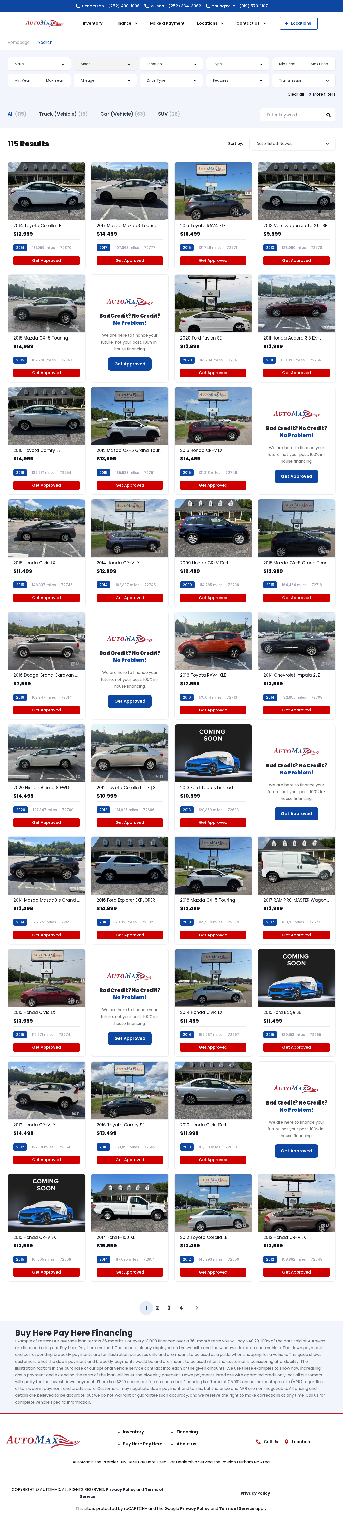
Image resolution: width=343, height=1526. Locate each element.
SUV (169, 114)
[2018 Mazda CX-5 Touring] (213, 890)
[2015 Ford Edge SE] (296, 1002)
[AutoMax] (44, 23)
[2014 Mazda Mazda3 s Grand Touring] (46, 890)
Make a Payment (167, 23)
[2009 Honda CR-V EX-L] (213, 553)
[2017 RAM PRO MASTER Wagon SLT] (296, 890)
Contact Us (248, 23)
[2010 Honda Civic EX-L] (213, 1115)
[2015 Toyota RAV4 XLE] (213, 216)
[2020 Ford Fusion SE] (213, 328)
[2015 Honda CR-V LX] (213, 440)
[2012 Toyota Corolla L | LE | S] (129, 778)
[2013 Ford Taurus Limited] (213, 778)
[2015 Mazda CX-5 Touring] (46, 328)
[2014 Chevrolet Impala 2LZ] (296, 665)
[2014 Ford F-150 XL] (129, 1227)
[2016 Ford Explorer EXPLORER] (129, 890)
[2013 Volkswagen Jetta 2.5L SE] (296, 216)
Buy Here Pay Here (142, 1444)
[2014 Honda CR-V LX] (129, 553)
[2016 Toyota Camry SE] (129, 1115)
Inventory (93, 23)
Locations (207, 23)
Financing (187, 1432)
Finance (123, 23)
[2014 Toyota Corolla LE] (46, 216)
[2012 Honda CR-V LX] (46, 1115)
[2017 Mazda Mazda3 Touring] (129, 216)
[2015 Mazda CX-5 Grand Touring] (129, 440)
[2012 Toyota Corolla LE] (213, 1227)
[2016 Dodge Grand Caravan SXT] (46, 665)
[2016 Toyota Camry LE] (46, 440)
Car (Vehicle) (123, 114)
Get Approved (46, 260)
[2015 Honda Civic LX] (46, 553)
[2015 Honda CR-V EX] (46, 1227)
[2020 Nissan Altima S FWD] (46, 778)
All (17, 114)
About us (186, 1444)
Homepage (19, 42)
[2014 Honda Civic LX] (213, 1002)
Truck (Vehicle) (63, 114)
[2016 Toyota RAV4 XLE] (213, 665)
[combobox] (39, 63)
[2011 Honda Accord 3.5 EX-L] (296, 328)
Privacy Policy (121, 1489)
